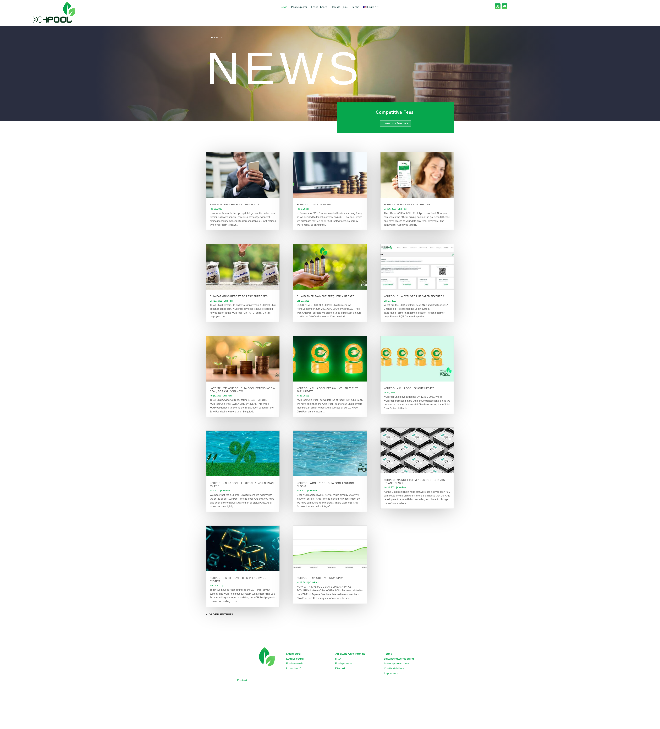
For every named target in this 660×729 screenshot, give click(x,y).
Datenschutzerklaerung (399, 658)
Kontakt (242, 680)
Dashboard (293, 653)
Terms (356, 6)
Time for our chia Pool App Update (235, 204)
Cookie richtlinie (394, 668)
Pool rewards (294, 663)
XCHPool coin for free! (314, 204)
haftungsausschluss (396, 663)
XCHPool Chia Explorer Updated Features (414, 296)
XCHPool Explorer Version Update (321, 578)
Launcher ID (293, 668)
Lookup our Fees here (395, 123)
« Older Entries (219, 614)
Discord (340, 668)
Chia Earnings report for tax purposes (238, 296)
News (283, 6)
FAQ (338, 658)
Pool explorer (299, 6)
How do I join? (339, 6)
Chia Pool (228, 301)
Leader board (319, 6)
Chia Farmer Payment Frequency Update (325, 296)
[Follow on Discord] (504, 6)
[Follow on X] (497, 6)
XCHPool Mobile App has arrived (407, 204)
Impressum (391, 673)
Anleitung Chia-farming (350, 653)
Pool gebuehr (343, 663)
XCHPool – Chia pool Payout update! (409, 388)
